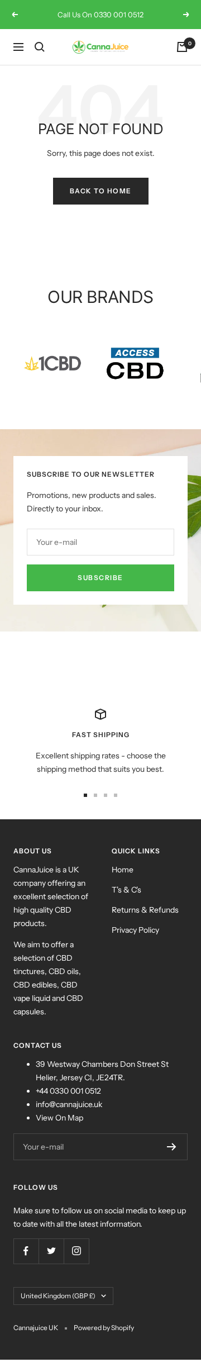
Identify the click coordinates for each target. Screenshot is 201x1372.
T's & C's (126, 890)
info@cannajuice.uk (69, 1104)
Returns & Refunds (145, 910)
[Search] (40, 47)
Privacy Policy (135, 930)
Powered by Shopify (104, 1327)
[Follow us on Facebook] (26, 1251)
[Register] (171, 1147)
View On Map (59, 1118)
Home (122, 870)
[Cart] (182, 47)
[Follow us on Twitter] (51, 1251)
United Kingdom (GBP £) (58, 1296)
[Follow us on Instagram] (76, 1251)
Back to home (101, 191)
